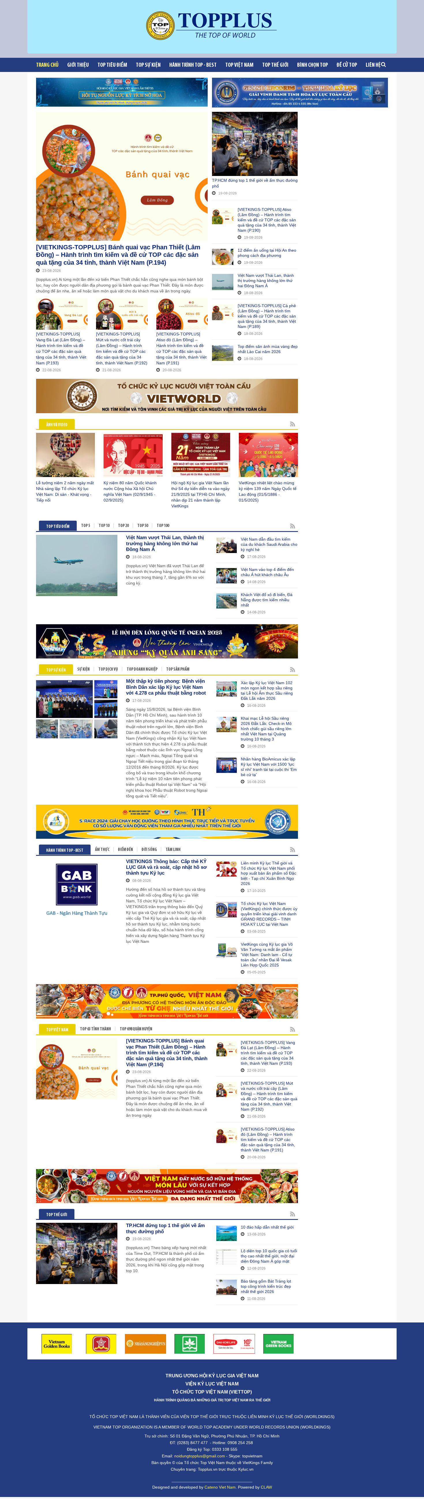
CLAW (266, 1487)
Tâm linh (173, 850)
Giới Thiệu (78, 65)
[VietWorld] (167, 396)
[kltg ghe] (167, 1001)
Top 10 (104, 526)
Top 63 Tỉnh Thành (95, 1029)
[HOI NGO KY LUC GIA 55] (122, 92)
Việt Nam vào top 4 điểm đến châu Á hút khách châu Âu (267, 572)
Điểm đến (125, 850)
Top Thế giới (275, 65)
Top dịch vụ (108, 669)
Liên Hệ (373, 65)
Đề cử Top (347, 65)
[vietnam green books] (278, 1343)
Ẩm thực (102, 850)
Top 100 (163, 526)
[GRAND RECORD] (300, 92)
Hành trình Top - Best (193, 65)
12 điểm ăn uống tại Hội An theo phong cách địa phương (267, 253)
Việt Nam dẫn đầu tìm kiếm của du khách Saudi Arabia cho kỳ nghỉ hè (269, 544)
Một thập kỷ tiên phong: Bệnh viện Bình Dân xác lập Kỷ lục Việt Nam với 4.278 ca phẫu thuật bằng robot (166, 687)
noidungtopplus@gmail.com (199, 1456)
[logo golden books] (101, 1343)
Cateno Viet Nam (220, 1487)
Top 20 (123, 526)
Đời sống (149, 850)
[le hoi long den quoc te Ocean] (167, 641)
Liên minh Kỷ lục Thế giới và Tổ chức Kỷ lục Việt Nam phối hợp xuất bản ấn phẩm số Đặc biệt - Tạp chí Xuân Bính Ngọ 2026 (268, 873)
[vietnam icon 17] (190, 1343)
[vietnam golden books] (57, 1343)
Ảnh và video (56, 425)
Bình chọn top (312, 65)
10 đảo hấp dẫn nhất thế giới (267, 1227)
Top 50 (142, 526)
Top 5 (85, 526)
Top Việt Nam (239, 65)
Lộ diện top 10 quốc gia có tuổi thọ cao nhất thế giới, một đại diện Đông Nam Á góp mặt (269, 1256)
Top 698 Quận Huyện (136, 1029)
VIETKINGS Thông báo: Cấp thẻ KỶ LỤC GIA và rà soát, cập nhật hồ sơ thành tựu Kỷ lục (166, 867)
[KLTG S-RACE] (167, 822)
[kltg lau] (167, 1186)
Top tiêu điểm (112, 65)
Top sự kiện (148, 65)
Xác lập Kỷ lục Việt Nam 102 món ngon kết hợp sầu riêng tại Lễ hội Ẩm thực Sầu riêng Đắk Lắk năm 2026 (267, 690)
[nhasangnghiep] (145, 1343)
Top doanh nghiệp (142, 669)
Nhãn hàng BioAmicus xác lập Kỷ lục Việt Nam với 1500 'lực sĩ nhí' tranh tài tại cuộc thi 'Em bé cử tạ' (269, 767)
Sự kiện (83, 669)
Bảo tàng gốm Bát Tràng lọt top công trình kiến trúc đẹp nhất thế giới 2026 (266, 1286)
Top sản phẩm (178, 669)
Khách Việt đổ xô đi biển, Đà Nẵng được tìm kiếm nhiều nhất (266, 599)
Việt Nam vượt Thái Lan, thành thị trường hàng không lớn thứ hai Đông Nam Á (266, 280)
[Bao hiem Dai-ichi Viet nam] (234, 1343)
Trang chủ (47, 65)
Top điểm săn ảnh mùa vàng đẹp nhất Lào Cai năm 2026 (268, 349)
